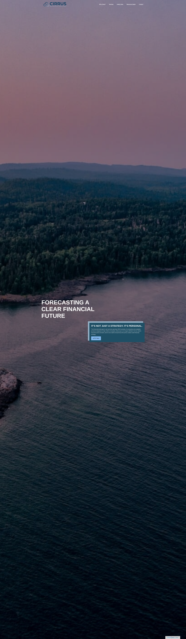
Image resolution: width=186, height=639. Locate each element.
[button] (102, 4)
